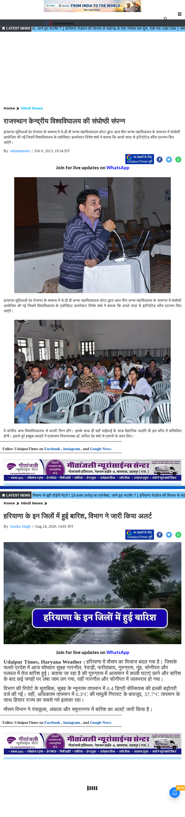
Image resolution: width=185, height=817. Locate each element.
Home (9, 108)
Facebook (52, 449)
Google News (100, 449)
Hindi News (32, 108)
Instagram (71, 449)
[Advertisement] (92, 69)
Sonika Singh (20, 526)
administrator (20, 151)
